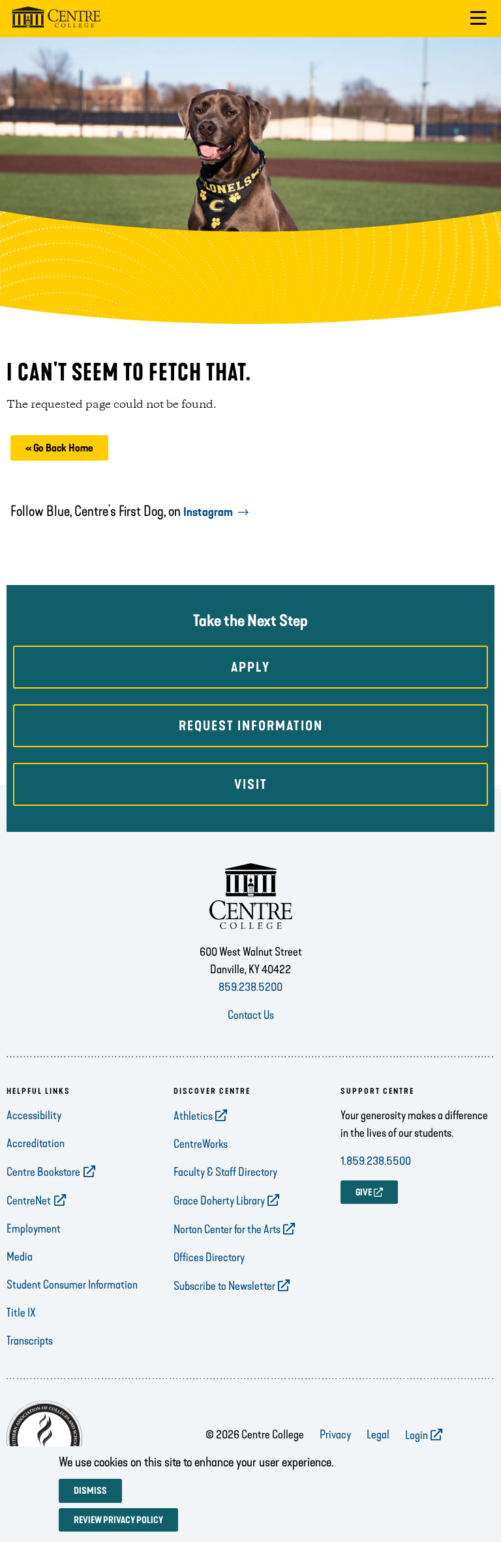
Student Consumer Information (72, 1285)
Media (20, 1256)
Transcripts (30, 1341)
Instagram (208, 512)
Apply (250, 667)
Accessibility (34, 1115)
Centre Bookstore (43, 1172)
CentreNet (29, 1200)
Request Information (251, 726)
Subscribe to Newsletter (224, 1286)
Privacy (335, 1434)
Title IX (21, 1313)
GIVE (364, 1192)
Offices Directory (209, 1257)
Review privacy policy (118, 1520)
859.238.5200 (250, 987)
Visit (250, 784)
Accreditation (36, 1143)
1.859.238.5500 (376, 1161)
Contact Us (251, 1015)
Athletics (193, 1116)
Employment (34, 1228)
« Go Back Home (59, 448)
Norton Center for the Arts (227, 1229)
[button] (478, 18)
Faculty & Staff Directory (225, 1172)
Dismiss (90, 1490)
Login (416, 1435)
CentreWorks (201, 1144)
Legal (378, 1434)
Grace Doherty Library (219, 1200)
